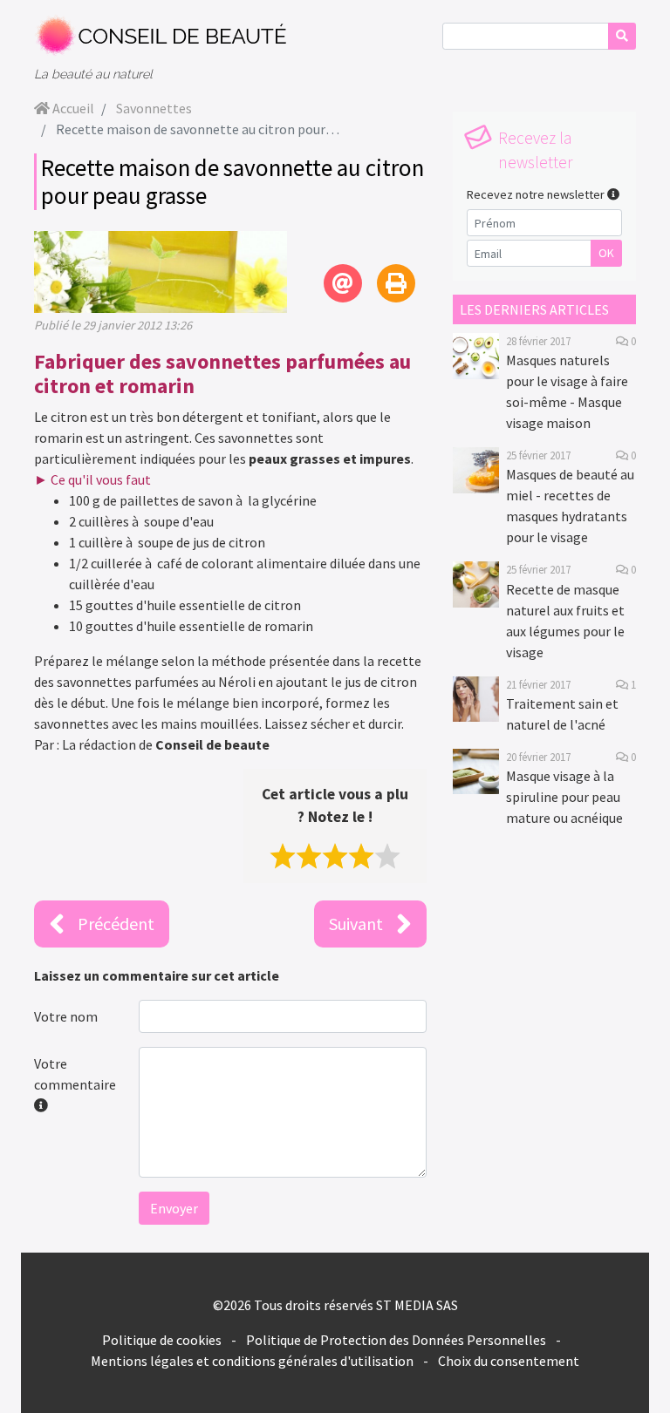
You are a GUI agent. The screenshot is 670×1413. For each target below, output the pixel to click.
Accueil (72, 108)
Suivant (356, 923)
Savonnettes (154, 108)
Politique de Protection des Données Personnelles (396, 1339)
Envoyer (174, 1208)
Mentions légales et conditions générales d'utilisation (252, 1360)
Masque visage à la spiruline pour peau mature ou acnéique (564, 796)
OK (606, 253)
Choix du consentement (508, 1360)
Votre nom (66, 1016)
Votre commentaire (75, 1074)
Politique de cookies (162, 1339)
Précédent (116, 923)
